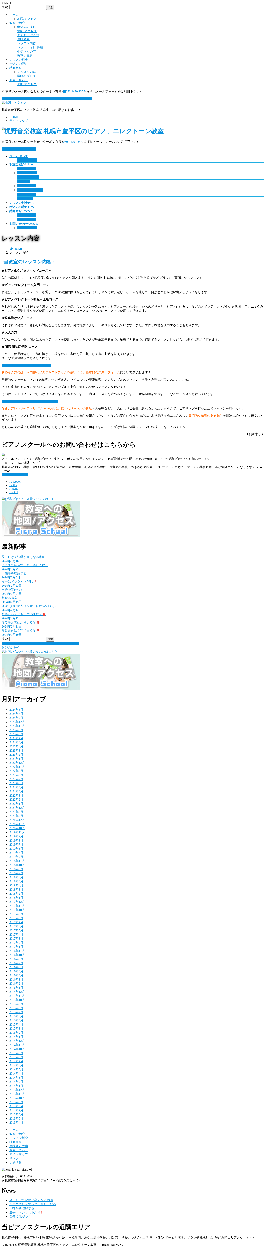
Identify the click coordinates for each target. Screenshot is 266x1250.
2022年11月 (17, 766)
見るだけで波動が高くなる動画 (23, 557)
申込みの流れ (26, 27)
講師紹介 (23, 39)
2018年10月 (17, 865)
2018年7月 (16, 873)
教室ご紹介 (17, 23)
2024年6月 (16, 709)
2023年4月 (16, 746)
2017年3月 (16, 938)
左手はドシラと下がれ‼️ (19, 581)
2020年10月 (17, 828)
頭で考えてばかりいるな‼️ (21, 622)
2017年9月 (16, 914)
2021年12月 (17, 807)
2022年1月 (16, 803)
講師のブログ (26, 76)
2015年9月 (16, 1004)
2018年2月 (16, 893)
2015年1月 (16, 1036)
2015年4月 (16, 1024)
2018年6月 (16, 877)
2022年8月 (16, 775)
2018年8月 (16, 869)
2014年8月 (16, 1057)
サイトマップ (18, 120)
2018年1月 (16, 897)
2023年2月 (16, 754)
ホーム (14, 14)
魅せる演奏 (9, 597)
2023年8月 (16, 734)
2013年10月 (17, 1098)
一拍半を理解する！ (16, 573)
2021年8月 (16, 811)
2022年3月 (16, 795)
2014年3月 (16, 1077)
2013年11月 (17, 1094)
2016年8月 (16, 959)
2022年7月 (16, 779)
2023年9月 (16, 730)
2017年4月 (16, 934)
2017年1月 (16, 946)
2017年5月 (16, 930)
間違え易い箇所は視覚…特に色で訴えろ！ (31, 606)
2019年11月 (17, 832)
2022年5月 (16, 787)
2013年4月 (16, 1122)
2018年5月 (16, 881)
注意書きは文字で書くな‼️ (21, 630)
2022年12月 (17, 762)
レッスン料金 (18, 59)
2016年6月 (16, 967)
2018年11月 (17, 861)
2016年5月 (16, 971)
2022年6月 (16, 783)
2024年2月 (16, 717)
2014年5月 (16, 1069)
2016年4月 (16, 975)
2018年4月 (16, 885)
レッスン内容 (26, 43)
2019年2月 (16, 856)
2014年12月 (17, 1040)
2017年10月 (17, 910)
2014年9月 (16, 1053)
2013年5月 (16, 1118)
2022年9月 (16, 771)
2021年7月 (16, 816)
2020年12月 (17, 820)
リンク (14, 1158)
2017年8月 (16, 918)
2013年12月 (17, 1090)
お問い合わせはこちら (20, 149)
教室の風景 (25, 55)
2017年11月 (17, 906)
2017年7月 (16, 922)
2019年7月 (16, 844)
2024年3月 (16, 713)
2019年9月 (16, 836)
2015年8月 (16, 1008)
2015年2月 (16, 1032)
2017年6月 (16, 926)
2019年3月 (16, 852)
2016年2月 (16, 983)
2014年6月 (16, 1065)
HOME (14, 117)
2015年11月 (17, 995)
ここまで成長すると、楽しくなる (25, 565)
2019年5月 (16, 848)
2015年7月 (16, 1012)
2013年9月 (16, 1102)
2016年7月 (16, 963)
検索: (5, 7)
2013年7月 (16, 1110)
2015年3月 (16, 1028)
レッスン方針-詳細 (30, 47)
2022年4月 (16, 791)
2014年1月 (16, 1085)
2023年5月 (16, 742)
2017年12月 (17, 901)
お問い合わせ (18, 80)
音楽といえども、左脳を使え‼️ (24, 614)
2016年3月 (16, 979)
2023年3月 (16, 750)
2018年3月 (16, 889)
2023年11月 (17, 726)
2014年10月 (17, 1049)
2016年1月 (16, 987)
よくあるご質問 (28, 35)
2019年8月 (16, 840)
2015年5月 (16, 1020)
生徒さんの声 (26, 51)
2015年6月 (16, 1016)
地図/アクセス (27, 18)
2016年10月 (17, 955)
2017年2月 (16, 942)
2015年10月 (17, 1000)
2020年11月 (17, 824)
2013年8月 (16, 1106)
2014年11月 (17, 1045)
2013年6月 (16, 1114)
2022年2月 (16, 799)
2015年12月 (17, 991)
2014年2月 (16, 1081)
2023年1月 (16, 758)
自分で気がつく (12, 589)
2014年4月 (16, 1073)
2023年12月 (17, 722)
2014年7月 (16, 1061)
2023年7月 (16, 738)
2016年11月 (17, 950)
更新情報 (15, 1162)
